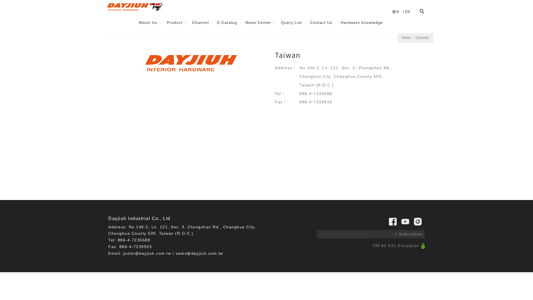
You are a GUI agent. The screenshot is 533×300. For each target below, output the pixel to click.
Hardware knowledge (362, 22)
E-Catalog (227, 22)
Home (406, 38)
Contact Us (321, 22)
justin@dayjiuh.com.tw (147, 253)
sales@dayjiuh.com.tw (199, 253)
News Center (258, 22)
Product (174, 22)
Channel (200, 22)
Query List (291, 22)
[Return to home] (134, 7)
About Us (148, 22)
